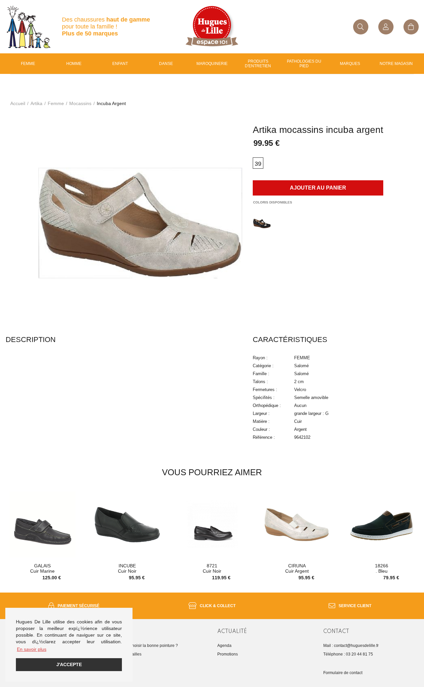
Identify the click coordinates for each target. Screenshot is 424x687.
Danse (166, 63)
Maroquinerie (212, 63)
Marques (350, 63)
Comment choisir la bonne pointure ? (144, 645)
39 (258, 163)
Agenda (224, 645)
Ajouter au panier (318, 188)
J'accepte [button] (69, 664)
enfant (120, 63)
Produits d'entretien (258, 63)
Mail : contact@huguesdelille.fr (351, 645)
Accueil (17, 103)
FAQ (115, 662)
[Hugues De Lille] (212, 26)
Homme (73, 63)
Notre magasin (396, 63)
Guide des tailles (126, 654)
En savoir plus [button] (31, 649)
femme (56, 103)
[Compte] (386, 26)
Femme (28, 63)
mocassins (80, 103)
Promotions (227, 654)
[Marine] (262, 223)
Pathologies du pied (304, 63)
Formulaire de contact (342, 672)
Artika (36, 103)
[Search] (360, 26)
